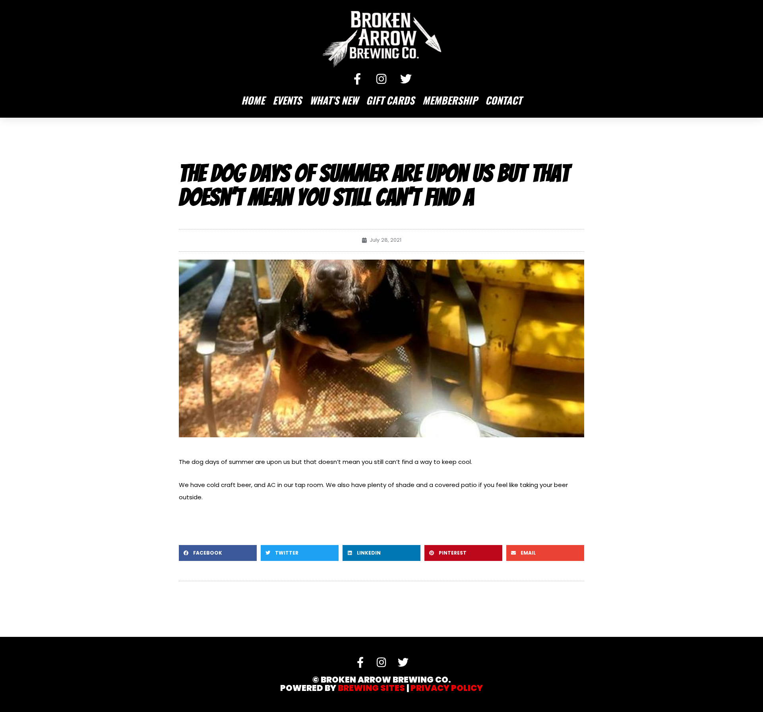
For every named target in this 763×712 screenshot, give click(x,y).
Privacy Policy (447, 688)
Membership (449, 100)
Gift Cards (390, 100)
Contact (503, 100)
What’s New (334, 100)
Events (287, 100)
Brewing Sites (371, 688)
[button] (218, 553)
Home (253, 100)
